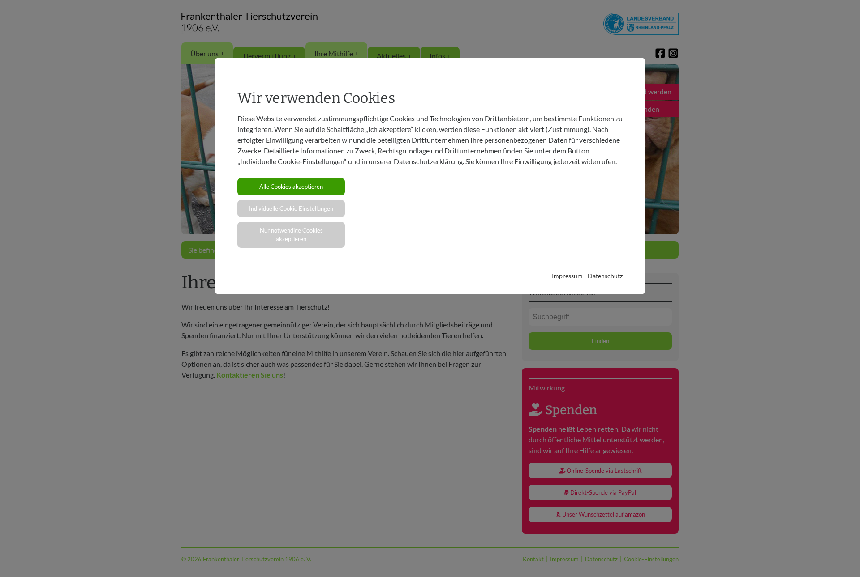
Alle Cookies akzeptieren (291, 186)
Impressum (567, 276)
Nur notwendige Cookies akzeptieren (291, 234)
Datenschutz (605, 276)
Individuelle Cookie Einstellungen (291, 208)
